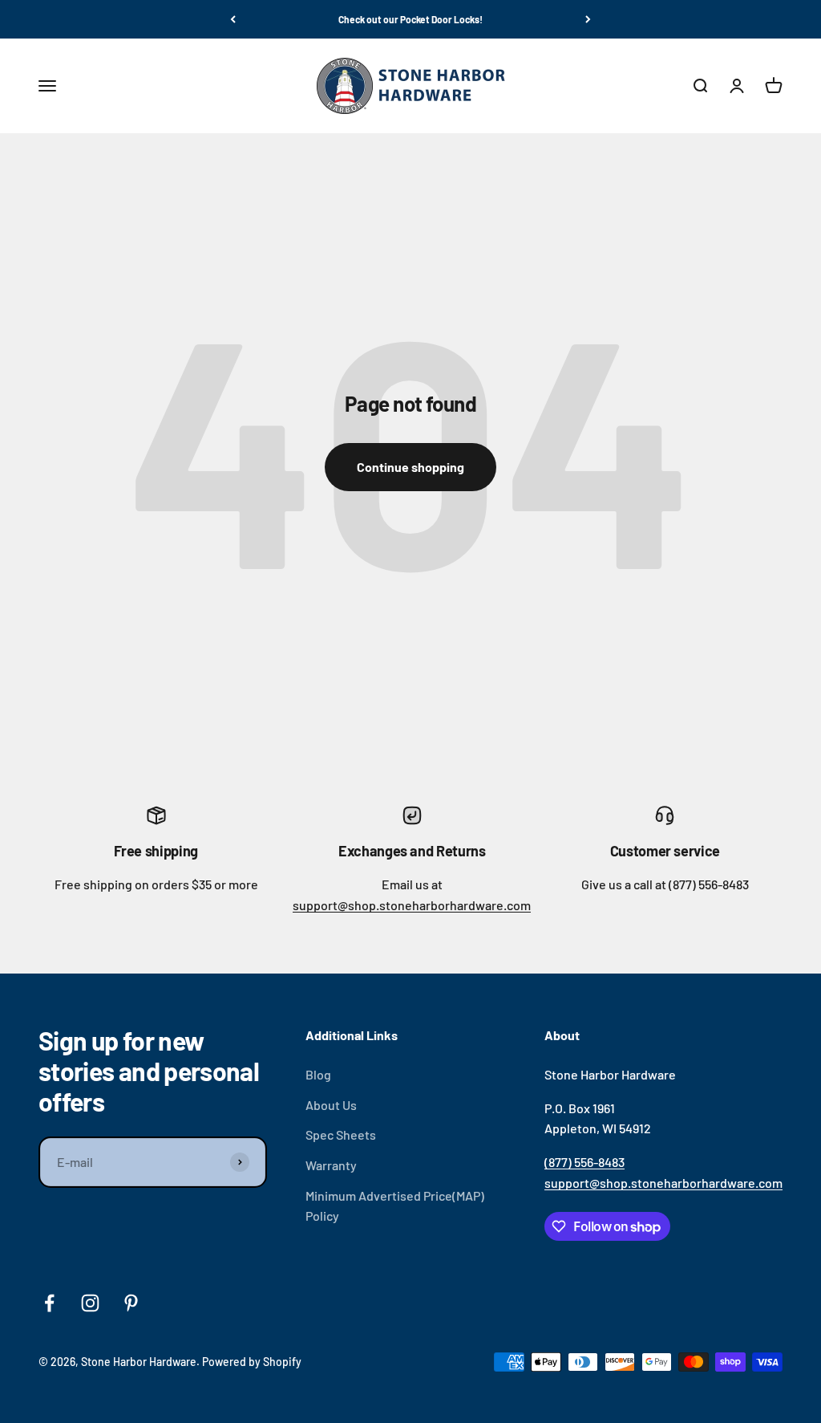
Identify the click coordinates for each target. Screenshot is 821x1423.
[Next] (588, 19)
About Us (331, 1104)
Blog (318, 1074)
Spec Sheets (340, 1134)
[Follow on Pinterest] (131, 1303)
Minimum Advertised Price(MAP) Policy (394, 1206)
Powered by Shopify (251, 1361)
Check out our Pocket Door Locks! (410, 19)
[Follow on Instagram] (90, 1303)
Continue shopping (410, 466)
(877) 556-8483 (584, 1161)
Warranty (331, 1165)
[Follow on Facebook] (49, 1303)
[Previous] (233, 19)
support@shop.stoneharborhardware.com (412, 905)
